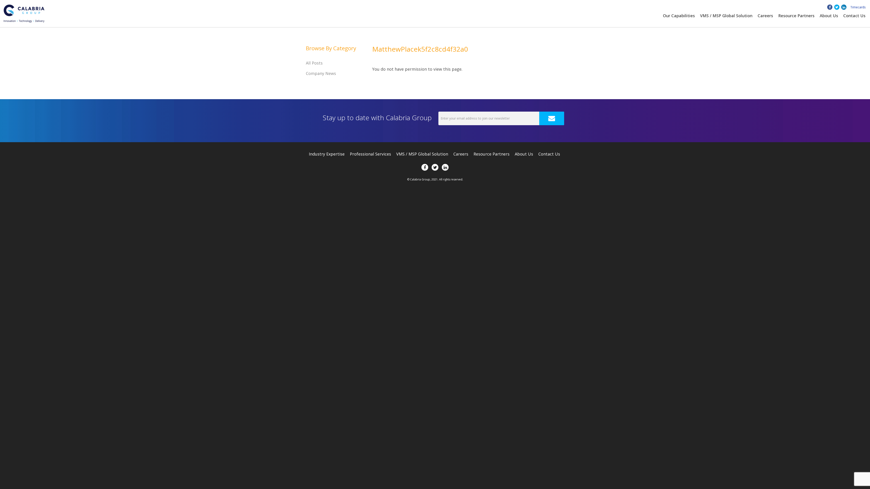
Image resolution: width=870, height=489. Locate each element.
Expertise (327, 154)
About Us (524, 154)
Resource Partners (796, 15)
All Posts (314, 63)
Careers (765, 15)
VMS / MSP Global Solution (726, 15)
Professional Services (370, 154)
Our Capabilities (679, 15)
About (829, 15)
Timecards (858, 7)
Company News (321, 73)
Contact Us (854, 15)
